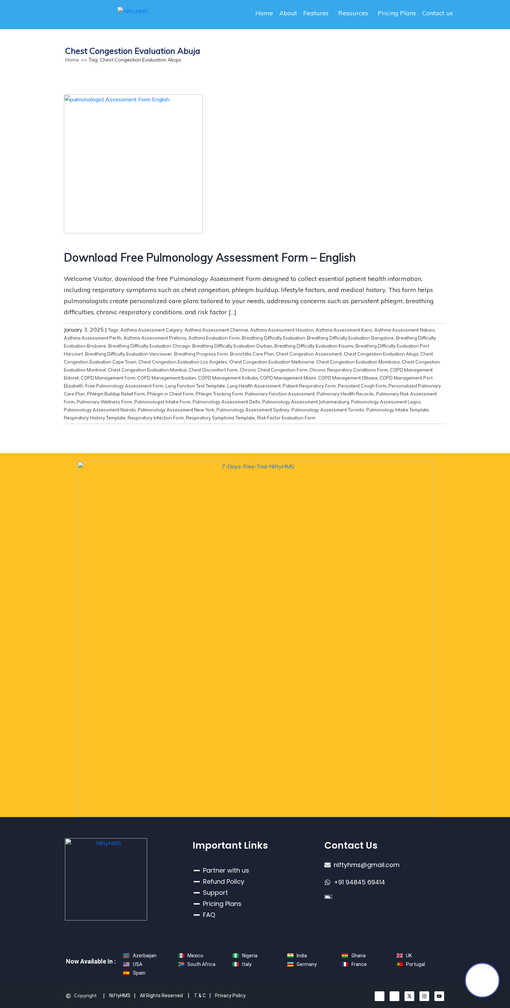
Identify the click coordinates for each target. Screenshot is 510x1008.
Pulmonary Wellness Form (104, 402)
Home (264, 13)
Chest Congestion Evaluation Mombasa (358, 362)
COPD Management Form (108, 378)
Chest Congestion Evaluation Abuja (381, 354)
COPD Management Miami (288, 378)
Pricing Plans (397, 13)
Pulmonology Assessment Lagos (386, 402)
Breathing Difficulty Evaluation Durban (232, 346)
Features (316, 13)
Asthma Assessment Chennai (216, 330)
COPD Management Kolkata (228, 378)
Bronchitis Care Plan (252, 354)
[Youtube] (439, 996)
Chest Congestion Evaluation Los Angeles (182, 362)
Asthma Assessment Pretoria (155, 338)
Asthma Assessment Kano (344, 330)
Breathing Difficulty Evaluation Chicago (149, 346)
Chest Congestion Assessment (309, 354)
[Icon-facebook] (394, 996)
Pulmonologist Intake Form (162, 402)
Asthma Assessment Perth (92, 338)
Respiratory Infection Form (156, 417)
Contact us (437, 13)
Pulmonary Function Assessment (280, 394)
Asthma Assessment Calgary (151, 330)
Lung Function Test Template (195, 386)
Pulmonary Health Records (345, 394)
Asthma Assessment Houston (282, 330)
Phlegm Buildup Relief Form (116, 394)
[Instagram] (424, 996)
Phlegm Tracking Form (219, 394)
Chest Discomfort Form (213, 370)
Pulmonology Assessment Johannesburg (305, 402)
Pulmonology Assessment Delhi (226, 402)
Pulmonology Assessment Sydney (252, 410)
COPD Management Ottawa (347, 378)
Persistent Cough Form (362, 386)
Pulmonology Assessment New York (176, 410)
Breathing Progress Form (201, 354)
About (288, 13)
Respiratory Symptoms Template (220, 417)
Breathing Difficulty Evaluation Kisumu (314, 346)
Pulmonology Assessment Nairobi (100, 410)
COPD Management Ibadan (166, 378)
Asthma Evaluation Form (214, 338)
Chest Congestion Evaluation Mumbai (147, 370)
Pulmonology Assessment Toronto (327, 410)
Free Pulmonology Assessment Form (124, 386)
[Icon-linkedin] (379, 996)
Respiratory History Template (95, 417)
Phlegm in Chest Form (170, 394)
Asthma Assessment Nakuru (404, 330)
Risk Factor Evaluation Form (286, 417)
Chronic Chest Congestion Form (273, 370)
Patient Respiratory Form (309, 386)
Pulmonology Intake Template (397, 410)
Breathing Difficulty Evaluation (273, 338)
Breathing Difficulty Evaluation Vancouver (128, 354)
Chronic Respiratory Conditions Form (348, 370)
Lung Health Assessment (254, 386)
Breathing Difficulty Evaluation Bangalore (350, 338)
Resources (353, 13)
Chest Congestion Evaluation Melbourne (271, 362)
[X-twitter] (409, 996)
